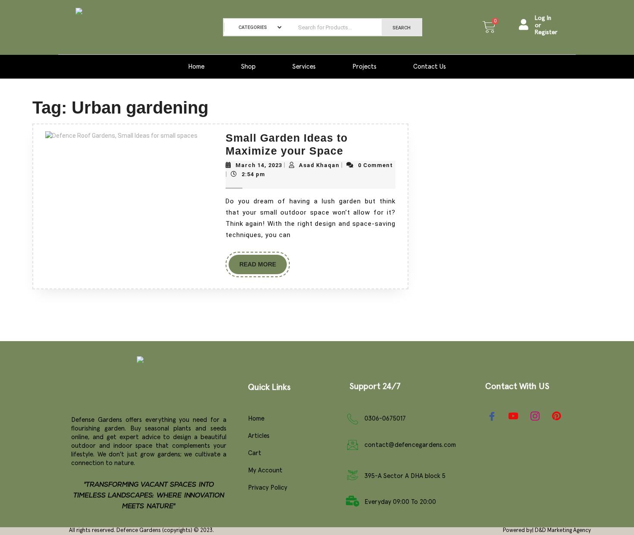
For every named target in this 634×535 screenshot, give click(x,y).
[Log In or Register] (523, 24)
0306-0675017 (385, 418)
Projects (364, 66)
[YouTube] (513, 415)
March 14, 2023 (258, 165)
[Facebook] (491, 415)
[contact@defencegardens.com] (352, 445)
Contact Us (429, 66)
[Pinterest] (556, 416)
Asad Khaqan (319, 165)
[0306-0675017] (352, 419)
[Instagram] (534, 415)
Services (304, 66)
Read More (263, 261)
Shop (248, 66)
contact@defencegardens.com (410, 445)
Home (196, 66)
